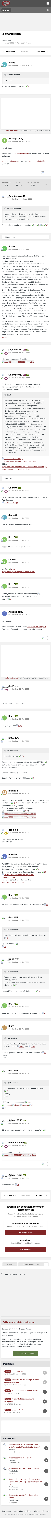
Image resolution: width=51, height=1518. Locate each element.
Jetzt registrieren (25, 1232)
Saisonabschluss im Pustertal (20, 1458)
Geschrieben (20, 65)
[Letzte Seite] (48, 51)
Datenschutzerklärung (23, 1511)
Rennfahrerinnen (22, 153)
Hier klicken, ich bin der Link (13, 882)
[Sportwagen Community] (6, 3)
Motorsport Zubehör (37, 161)
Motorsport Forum (23, 43)
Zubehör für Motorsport (36, 627)
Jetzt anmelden (25, 1249)
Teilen (10, 1264)
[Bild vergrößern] (27, 86)
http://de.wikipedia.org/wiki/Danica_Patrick (18, 572)
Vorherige (10, 51)
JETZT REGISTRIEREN (26, 1353)
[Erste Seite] (3, 51)
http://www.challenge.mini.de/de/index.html (19, 461)
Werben (37, 1511)
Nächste (41, 51)
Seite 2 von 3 (26, 51)
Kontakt (45, 1511)
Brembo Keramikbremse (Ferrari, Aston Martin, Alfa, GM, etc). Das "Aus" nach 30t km (25, 1481)
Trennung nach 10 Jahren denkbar (26, 1391)
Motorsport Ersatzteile (10, 161)
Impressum (6, 1511)
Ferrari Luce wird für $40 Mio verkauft (24, 1468)
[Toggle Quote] (5, 75)
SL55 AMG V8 (17, 1371)
